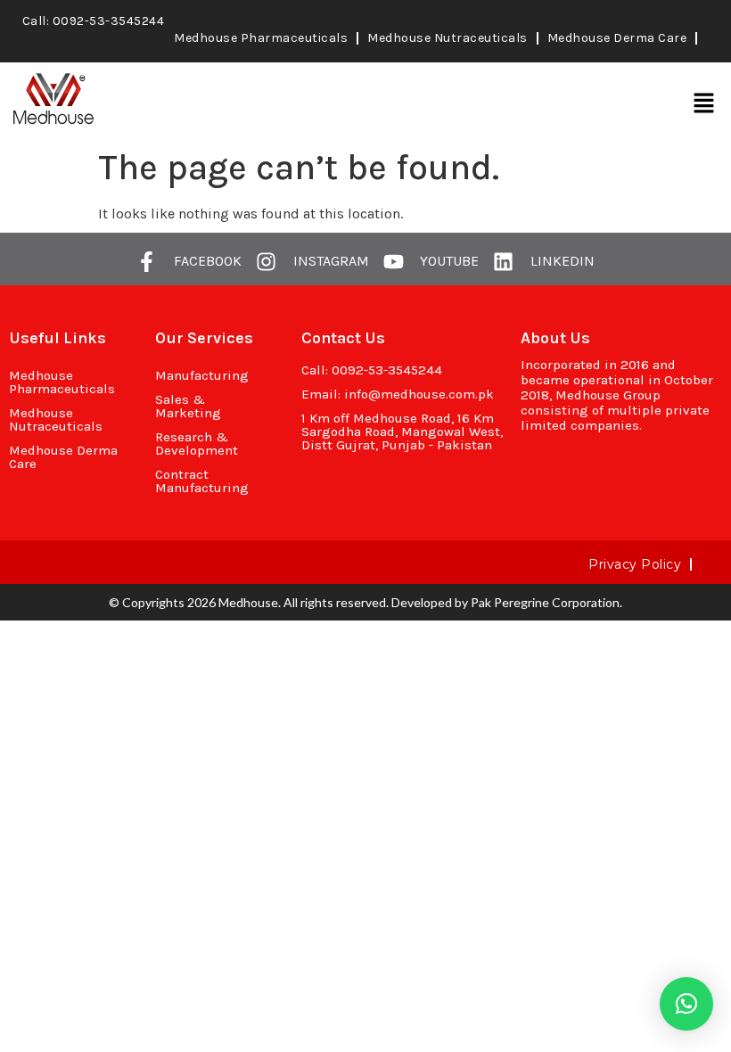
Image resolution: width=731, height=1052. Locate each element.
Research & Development (196, 443)
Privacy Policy (634, 564)
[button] (704, 103)
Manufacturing (202, 375)
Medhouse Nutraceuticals (447, 37)
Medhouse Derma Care (617, 37)
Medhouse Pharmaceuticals (261, 37)
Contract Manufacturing (202, 481)
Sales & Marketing (188, 406)
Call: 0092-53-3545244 (93, 21)
